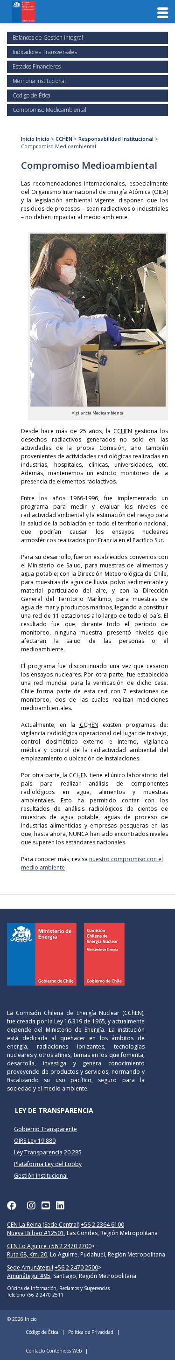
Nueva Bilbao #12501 (35, 1233)
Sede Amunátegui (30, 1267)
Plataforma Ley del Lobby (48, 1164)
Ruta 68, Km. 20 (27, 1254)
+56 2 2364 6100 (102, 1225)
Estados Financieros (37, 66)
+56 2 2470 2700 (69, 1246)
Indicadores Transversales (45, 52)
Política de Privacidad (90, 1332)
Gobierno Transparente (45, 1129)
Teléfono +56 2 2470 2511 (35, 1294)
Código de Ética (31, 95)
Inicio (28, 138)
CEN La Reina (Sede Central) (43, 1225)
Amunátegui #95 (28, 1276)
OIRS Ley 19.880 (35, 1141)
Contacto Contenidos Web (54, 1350)
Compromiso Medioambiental (49, 110)
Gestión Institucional (41, 1176)
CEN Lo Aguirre (27, 1246)
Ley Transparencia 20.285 (48, 1152)
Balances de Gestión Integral (48, 37)
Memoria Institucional (39, 81)
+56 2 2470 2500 (76, 1267)
